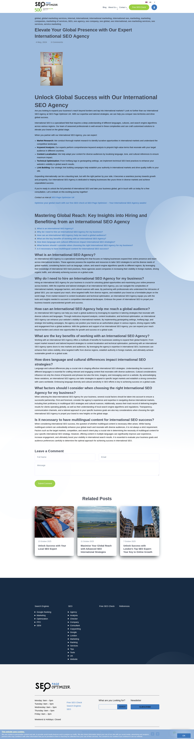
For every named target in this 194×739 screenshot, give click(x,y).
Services (74, 646)
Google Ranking (44, 612)
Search (122, 707)
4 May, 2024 (41, 42)
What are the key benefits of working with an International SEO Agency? (71, 239)
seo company (92, 21)
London (73, 636)
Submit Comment (45, 483)
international (82, 18)
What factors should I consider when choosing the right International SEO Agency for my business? (85, 245)
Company (74, 622)
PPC (39, 622)
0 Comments (57, 42)
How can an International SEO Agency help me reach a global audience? (71, 235)
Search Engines (42, 606)
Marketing (41, 615)
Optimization (42, 619)
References (124, 606)
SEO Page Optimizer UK (62, 197)
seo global (105, 21)
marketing (135, 18)
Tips (72, 649)
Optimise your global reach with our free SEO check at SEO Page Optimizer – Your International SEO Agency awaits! (90, 203)
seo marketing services (139, 21)
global (38, 18)
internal (71, 18)
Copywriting (75, 629)
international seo (121, 18)
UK (71, 656)
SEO (70, 21)
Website (73, 659)
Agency (73, 612)
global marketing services (54, 18)
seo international (119, 21)
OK (183, 736)
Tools (72, 652)
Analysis (74, 615)
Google (73, 632)
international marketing (100, 18)
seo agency (79, 21)
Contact (122, 7)
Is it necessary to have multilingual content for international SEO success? (73, 249)
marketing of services (56, 21)
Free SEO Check (139, 7)
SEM (39, 625)
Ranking (74, 642)
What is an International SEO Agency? (55, 228)
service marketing (52, 24)
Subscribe (145, 707)
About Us (112, 7)
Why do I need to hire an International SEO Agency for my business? (70, 232)
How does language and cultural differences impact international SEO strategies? (76, 242)
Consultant (75, 625)
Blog (104, 7)
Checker (74, 619)
